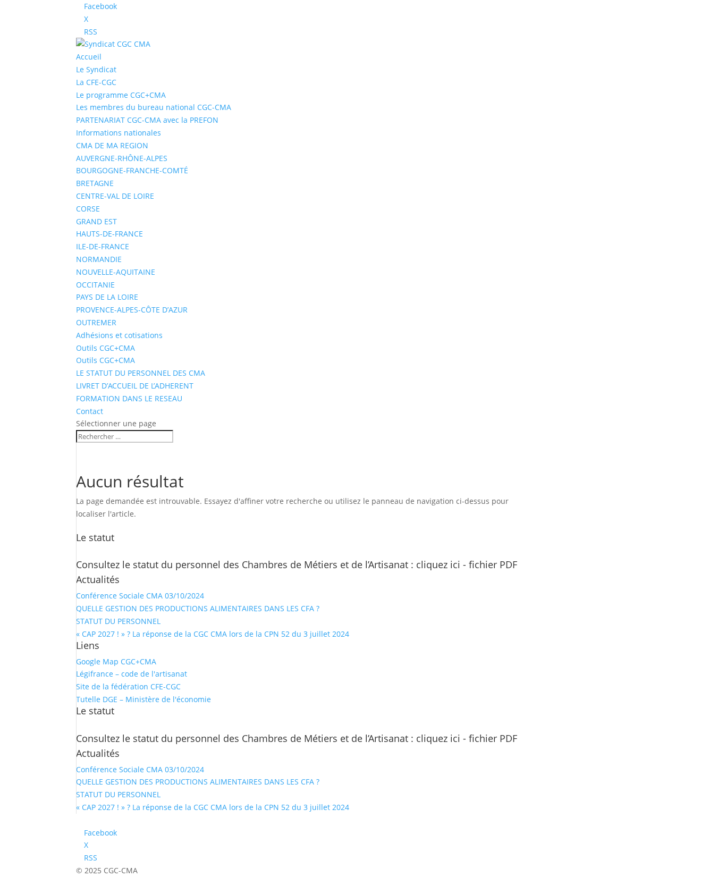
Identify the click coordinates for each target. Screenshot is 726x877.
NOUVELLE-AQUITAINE (115, 272)
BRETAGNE (95, 183)
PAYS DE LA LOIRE (107, 297)
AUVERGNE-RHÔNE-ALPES (121, 158)
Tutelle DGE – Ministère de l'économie (143, 699)
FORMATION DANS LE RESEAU (129, 398)
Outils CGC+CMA (105, 348)
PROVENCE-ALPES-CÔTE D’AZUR (132, 310)
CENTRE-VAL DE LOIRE (115, 196)
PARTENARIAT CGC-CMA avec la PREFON (147, 120)
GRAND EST (96, 221)
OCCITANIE (95, 285)
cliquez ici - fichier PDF (466, 564)
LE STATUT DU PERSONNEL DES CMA (140, 373)
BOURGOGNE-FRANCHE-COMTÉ (132, 170)
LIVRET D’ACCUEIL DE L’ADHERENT (134, 386)
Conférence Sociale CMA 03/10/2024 (140, 596)
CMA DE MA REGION (112, 145)
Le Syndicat (96, 69)
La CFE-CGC (96, 82)
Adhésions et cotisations (119, 335)
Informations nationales (118, 133)
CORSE (88, 209)
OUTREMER (96, 322)
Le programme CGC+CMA (121, 95)
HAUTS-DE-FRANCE (109, 234)
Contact (89, 411)
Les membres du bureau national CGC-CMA (153, 107)
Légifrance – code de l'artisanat (131, 674)
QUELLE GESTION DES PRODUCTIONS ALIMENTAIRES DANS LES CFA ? (197, 608)
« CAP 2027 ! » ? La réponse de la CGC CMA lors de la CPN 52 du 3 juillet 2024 (212, 634)
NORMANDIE (99, 259)
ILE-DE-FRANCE (102, 246)
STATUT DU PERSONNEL (118, 621)
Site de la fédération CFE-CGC (128, 686)
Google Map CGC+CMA (116, 661)
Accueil (89, 57)
